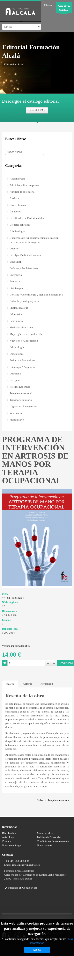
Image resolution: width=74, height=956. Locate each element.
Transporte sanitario (21, 399)
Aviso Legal (8, 837)
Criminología (17, 231)
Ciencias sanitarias (20, 224)
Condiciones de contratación (53, 841)
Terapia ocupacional (21, 393)
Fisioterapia (16, 288)
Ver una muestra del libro (16, 645)
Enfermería (16, 274)
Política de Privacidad (49, 837)
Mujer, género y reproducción (26, 334)
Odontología (17, 347)
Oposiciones (16, 353)
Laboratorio (16, 320)
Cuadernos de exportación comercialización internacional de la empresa (34, 239)
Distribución (9, 833)
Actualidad (46, 683)
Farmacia (15, 281)
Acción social (17, 178)
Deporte (14, 248)
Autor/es (27, 683)
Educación (16, 261)
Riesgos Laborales (20, 386)
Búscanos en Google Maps (22, 887)
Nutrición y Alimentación (24, 340)
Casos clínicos (18, 204)
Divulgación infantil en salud (26, 255)
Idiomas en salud (19, 307)
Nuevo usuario (45, 845)
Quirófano (15, 373)
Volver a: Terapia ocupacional (53, 800)
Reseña (10, 683)
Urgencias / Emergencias (23, 406)
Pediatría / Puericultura (22, 360)
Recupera (15, 380)
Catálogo (64, 7)
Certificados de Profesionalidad (27, 218)
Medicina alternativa (21, 327)
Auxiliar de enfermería (22, 191)
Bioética (14, 198)
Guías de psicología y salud (25, 301)
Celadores (15, 211)
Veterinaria (16, 413)
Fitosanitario (17, 419)
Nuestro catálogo (11, 845)
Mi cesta (48, 5)
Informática (16, 314)
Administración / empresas (24, 185)
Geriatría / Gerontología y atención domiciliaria (36, 294)
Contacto (7, 841)
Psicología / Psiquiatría (22, 366)
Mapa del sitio (45, 833)
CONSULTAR (37, 110)
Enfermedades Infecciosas (24, 268)
